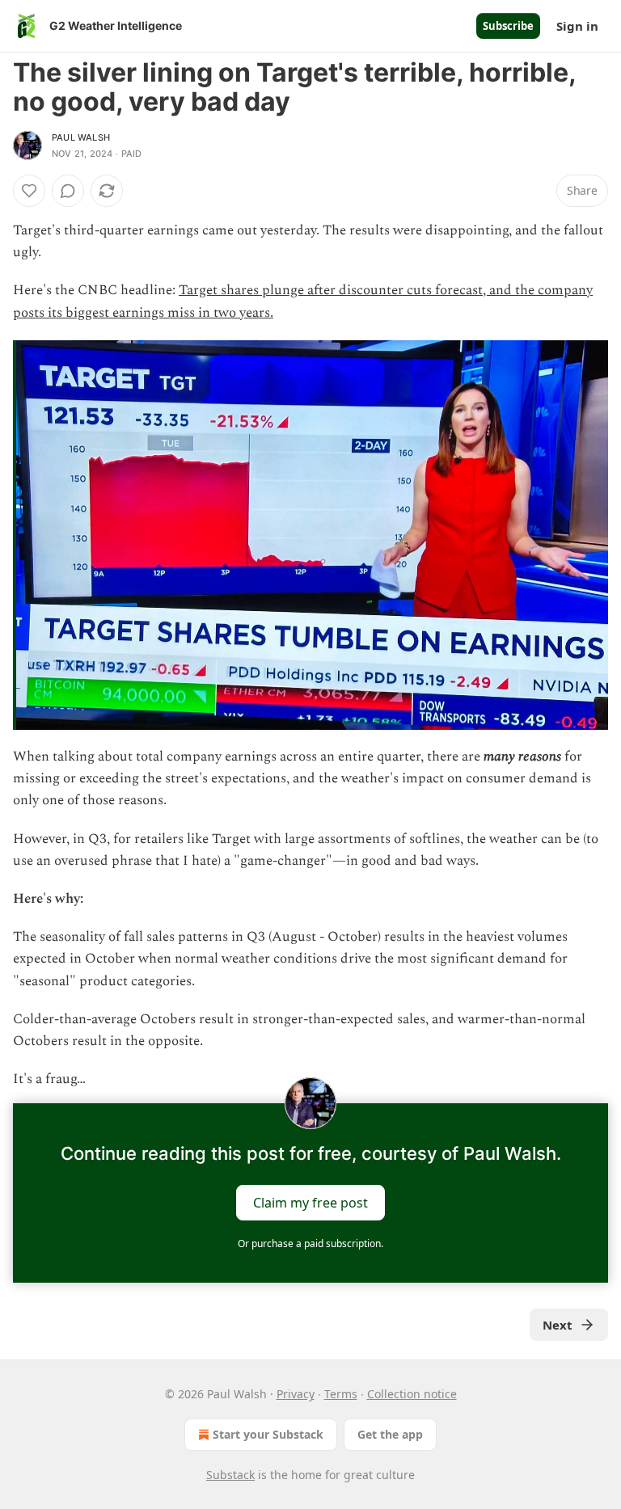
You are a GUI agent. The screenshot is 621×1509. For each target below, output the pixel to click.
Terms (340, 1394)
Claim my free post (310, 1203)
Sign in (577, 26)
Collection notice (412, 1394)
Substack (230, 1474)
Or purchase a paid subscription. (310, 1243)
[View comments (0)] (68, 191)
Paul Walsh (81, 137)
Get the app (390, 1434)
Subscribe (508, 26)
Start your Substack (268, 1434)
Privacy (296, 1394)
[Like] (29, 191)
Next (557, 1325)
